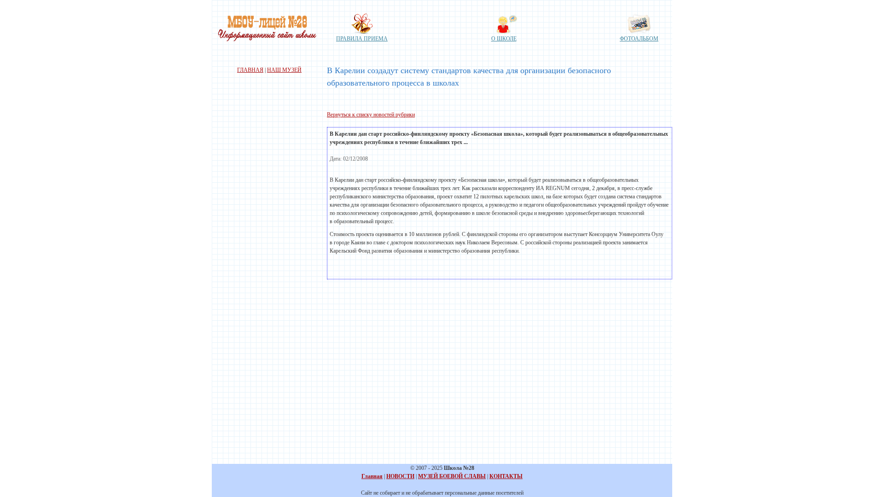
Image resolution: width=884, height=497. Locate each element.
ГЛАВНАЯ (250, 70)
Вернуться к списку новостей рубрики (371, 114)
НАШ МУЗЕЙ (284, 70)
